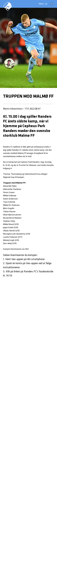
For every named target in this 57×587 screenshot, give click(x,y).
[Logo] (7, 6)
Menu (41, 4)
